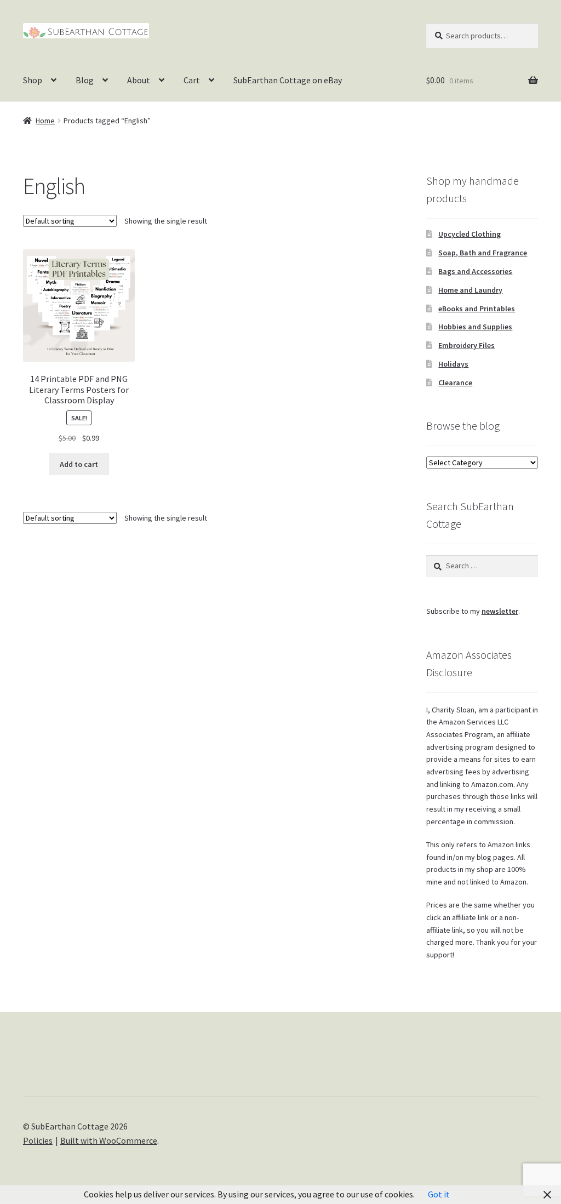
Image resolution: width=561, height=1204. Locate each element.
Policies (38, 1140)
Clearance (455, 382)
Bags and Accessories (475, 271)
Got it (439, 1194)
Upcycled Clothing (469, 234)
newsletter (500, 611)
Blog (85, 80)
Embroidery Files (466, 345)
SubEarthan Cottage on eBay (287, 80)
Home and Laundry (470, 290)
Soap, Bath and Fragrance (482, 253)
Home (45, 120)
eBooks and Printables (476, 308)
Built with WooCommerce (108, 1140)
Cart (192, 80)
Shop (32, 80)
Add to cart (79, 464)
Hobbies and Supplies (475, 327)
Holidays (453, 364)
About (138, 80)
